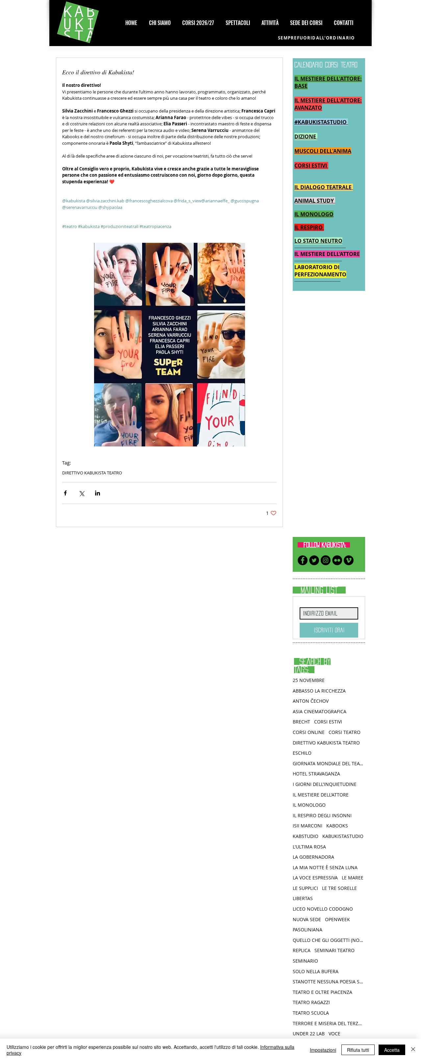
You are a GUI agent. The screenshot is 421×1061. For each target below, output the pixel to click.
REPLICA (301, 950)
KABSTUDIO (305, 836)
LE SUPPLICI (305, 888)
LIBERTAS (303, 898)
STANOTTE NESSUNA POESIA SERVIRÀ (329, 981)
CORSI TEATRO (344, 732)
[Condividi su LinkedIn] (97, 493)
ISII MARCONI (307, 825)
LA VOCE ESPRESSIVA (315, 877)
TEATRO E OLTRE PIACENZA (322, 992)
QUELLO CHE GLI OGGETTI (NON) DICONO (329, 940)
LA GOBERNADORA (313, 857)
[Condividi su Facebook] (65, 493)
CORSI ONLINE (309, 732)
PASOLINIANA (307, 929)
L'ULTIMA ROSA (309, 847)
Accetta (392, 1050)
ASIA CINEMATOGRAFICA (319, 711)
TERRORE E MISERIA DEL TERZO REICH (329, 1023)
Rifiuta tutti (358, 1050)
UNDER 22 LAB (309, 1033)
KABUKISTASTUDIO (342, 836)
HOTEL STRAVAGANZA (316, 773)
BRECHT (301, 722)
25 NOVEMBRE (309, 680)
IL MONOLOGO (309, 805)
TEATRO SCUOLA (311, 1013)
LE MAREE (352, 877)
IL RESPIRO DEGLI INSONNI (322, 815)
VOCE (334, 1033)
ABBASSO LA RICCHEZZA (319, 691)
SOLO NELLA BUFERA (315, 971)
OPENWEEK (337, 919)
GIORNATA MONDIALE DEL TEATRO (329, 763)
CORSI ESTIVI (328, 722)
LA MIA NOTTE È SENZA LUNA (325, 867)
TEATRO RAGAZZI (311, 1002)
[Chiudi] (413, 1050)
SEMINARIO (305, 961)
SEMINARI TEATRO (334, 950)
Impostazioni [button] (323, 1050)
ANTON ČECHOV (311, 701)
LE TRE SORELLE (339, 888)
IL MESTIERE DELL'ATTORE (321, 795)
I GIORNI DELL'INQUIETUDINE (325, 784)
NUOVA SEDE (307, 919)
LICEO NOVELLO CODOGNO (323, 909)
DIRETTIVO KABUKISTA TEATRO (92, 472)
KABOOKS (337, 825)
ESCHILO (302, 753)
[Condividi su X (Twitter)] (81, 493)
